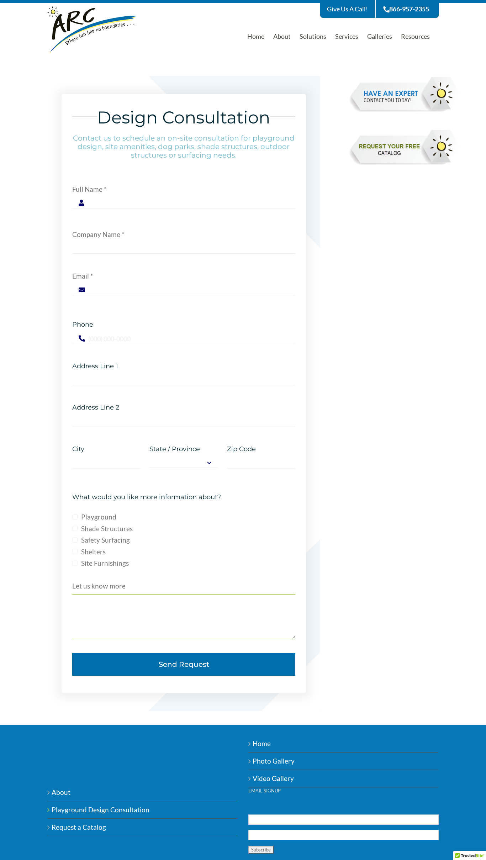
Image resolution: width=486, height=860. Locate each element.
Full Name (89, 189)
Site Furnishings (105, 563)
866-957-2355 (409, 9)
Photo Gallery (274, 761)
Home (262, 743)
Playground (98, 517)
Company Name (98, 234)
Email (82, 276)
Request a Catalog (79, 827)
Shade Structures (107, 528)
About (61, 792)
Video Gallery (273, 778)
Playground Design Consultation (100, 810)
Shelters (93, 552)
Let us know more (99, 586)
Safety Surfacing (105, 540)
